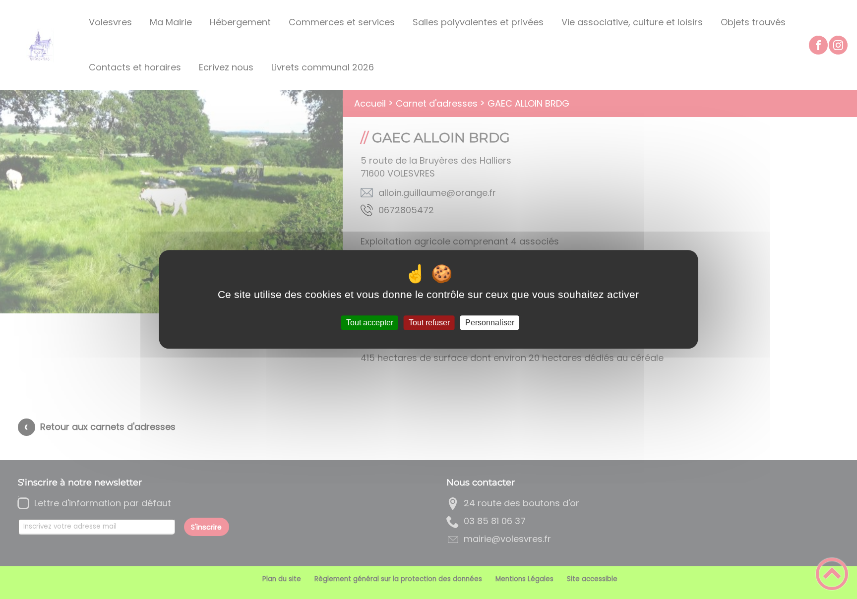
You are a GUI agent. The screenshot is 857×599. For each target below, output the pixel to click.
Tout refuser (429, 322)
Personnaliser (489, 322)
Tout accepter (369, 322)
